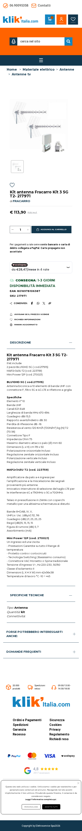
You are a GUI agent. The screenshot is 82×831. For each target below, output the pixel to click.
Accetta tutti (51, 807)
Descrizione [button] (20, 342)
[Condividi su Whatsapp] (38, 303)
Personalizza (31, 807)
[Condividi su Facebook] (32, 303)
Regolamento (59, 734)
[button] (14, 41)
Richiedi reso (59, 739)
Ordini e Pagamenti (27, 720)
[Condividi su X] (44, 303)
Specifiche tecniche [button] (27, 595)
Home (12, 69)
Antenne (67, 69)
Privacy (55, 729)
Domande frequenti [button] (23, 651)
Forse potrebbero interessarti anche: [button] (34, 634)
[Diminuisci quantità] (12, 229)
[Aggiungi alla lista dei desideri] (12, 185)
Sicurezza (56, 720)
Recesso (19, 734)
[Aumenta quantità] (27, 229)
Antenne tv (21, 74)
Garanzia (19, 729)
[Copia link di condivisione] (49, 303)
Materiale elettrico (39, 69)
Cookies (55, 725)
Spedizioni (20, 725)
